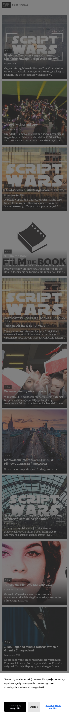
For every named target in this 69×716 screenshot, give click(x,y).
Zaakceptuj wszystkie (15, 706)
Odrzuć (34, 706)
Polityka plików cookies (53, 706)
